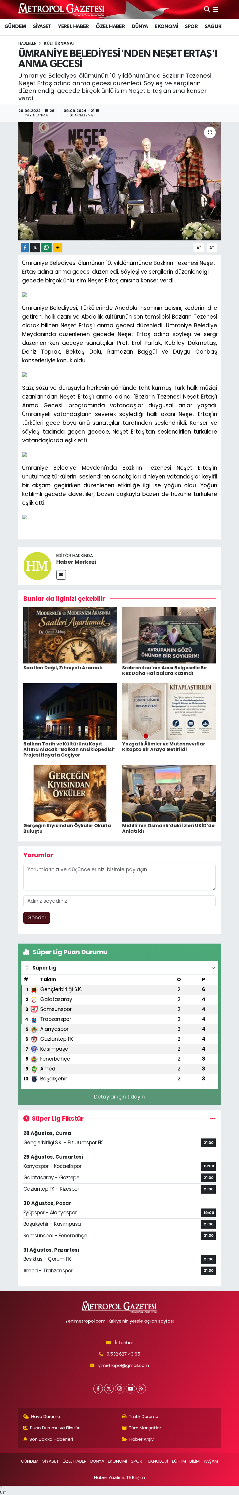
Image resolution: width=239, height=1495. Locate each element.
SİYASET (42, 26)
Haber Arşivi (141, 1439)
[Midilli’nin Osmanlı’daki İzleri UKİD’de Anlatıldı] (169, 793)
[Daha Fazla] (57, 247)
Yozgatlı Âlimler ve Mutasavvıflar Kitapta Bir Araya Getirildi (163, 746)
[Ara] (207, 9)
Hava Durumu (45, 1416)
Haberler (27, 43)
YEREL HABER (73, 26)
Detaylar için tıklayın (119, 1096)
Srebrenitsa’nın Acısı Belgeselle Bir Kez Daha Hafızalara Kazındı (164, 670)
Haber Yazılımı (109, 1477)
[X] (109, 1388)
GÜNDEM (15, 26)
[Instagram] (119, 1388)
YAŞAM (210, 1461)
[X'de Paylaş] (35, 247)
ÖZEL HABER (110, 26)
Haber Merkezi (76, 561)
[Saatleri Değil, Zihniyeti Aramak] (70, 634)
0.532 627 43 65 (123, 1354)
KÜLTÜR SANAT (59, 43)
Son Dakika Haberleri (51, 1439)
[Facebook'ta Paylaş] (25, 247)
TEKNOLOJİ (157, 1461)
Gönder (36, 917)
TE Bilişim (135, 1477)
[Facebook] (98, 1388)
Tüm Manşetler (145, 1428)
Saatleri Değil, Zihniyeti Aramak (62, 667)
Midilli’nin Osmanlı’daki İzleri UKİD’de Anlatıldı (168, 828)
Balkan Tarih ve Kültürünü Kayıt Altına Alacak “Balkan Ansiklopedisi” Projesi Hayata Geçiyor (69, 749)
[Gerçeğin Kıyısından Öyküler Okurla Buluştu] (70, 793)
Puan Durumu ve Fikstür (55, 1428)
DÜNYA (140, 26)
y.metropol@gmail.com (123, 1365)
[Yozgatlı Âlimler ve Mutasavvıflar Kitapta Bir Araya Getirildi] (169, 711)
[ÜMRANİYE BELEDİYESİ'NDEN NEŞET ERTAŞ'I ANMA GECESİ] (119, 181)
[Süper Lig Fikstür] (213, 1118)
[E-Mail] (61, 575)
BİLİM (194, 1461)
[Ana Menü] (215, 9)
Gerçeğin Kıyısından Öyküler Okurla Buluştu (67, 828)
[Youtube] (130, 1388)
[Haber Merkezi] (37, 565)
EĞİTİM (179, 1461)
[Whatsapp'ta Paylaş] (46, 247)
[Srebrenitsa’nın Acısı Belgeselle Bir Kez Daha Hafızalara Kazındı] (169, 634)
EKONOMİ (166, 26)
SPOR (191, 26)
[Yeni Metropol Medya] (61, 9)
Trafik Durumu (143, 1416)
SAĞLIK (213, 26)
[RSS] (141, 1388)
